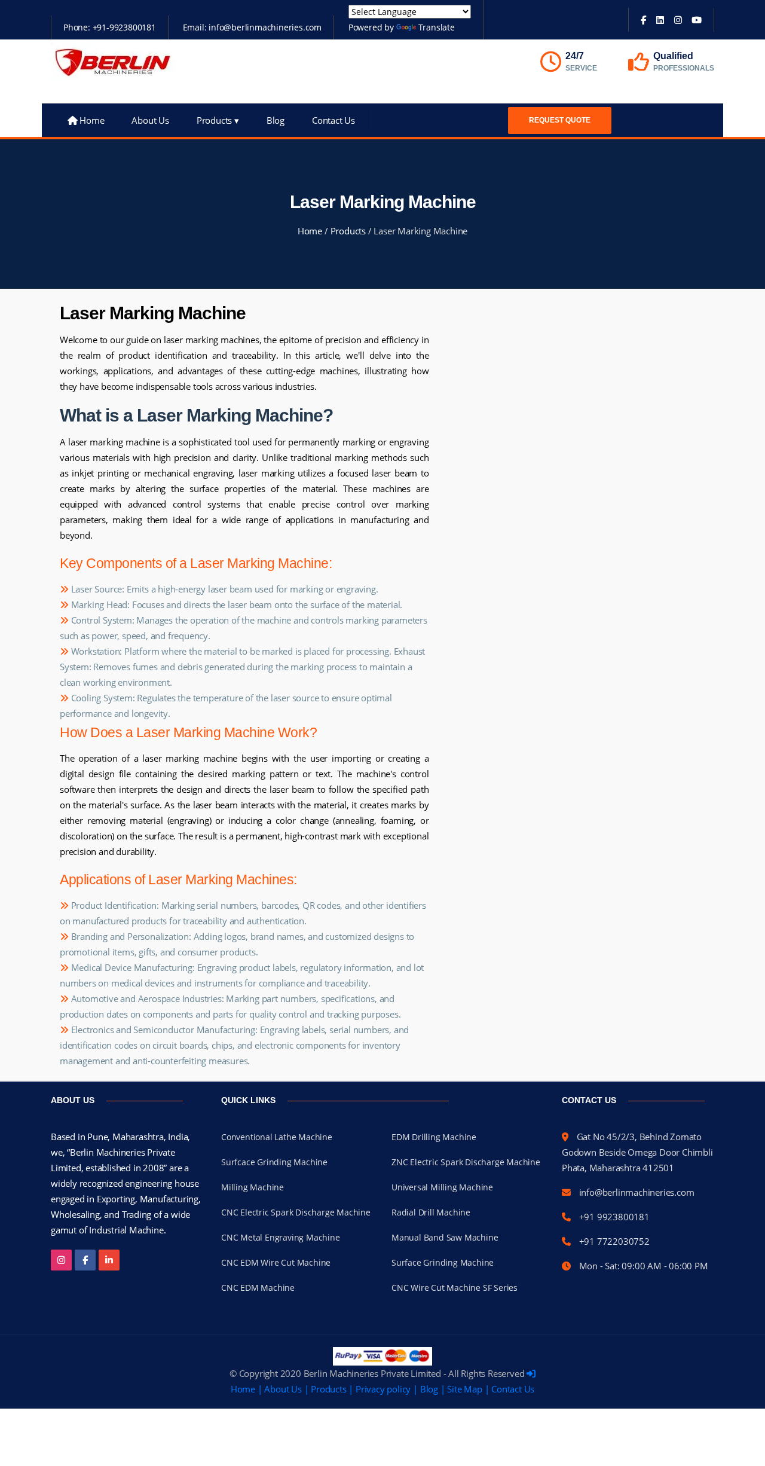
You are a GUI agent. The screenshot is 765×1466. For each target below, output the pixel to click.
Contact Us (333, 120)
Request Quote (559, 120)
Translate (436, 27)
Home (90, 120)
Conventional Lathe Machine (276, 1137)
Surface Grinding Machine (442, 1262)
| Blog (425, 1389)
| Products (325, 1389)
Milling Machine (252, 1187)
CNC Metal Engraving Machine (280, 1237)
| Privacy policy (379, 1389)
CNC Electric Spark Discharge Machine (296, 1212)
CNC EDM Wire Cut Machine (276, 1262)
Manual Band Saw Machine (444, 1237)
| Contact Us (510, 1389)
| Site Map (461, 1389)
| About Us (280, 1389)
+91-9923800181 (124, 27)
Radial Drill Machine (430, 1212)
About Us (150, 120)
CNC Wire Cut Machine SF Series (454, 1287)
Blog (275, 120)
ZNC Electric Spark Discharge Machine (465, 1162)
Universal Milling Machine (442, 1187)
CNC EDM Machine (258, 1287)
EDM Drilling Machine (433, 1137)
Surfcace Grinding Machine (274, 1162)
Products (218, 120)
